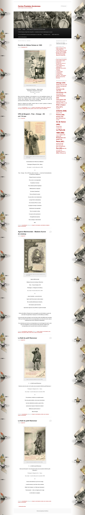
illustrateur (59, 126)
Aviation (59, 84)
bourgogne (60, 89)
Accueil (19, 29)
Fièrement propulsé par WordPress (42, 510)
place (58, 146)
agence (38, 331)
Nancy (30, 108)
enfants (42, 414)
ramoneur (47, 414)
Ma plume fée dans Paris (60, 76)
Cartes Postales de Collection (61, 59)
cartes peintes (30, 331)
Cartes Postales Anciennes (29, 6)
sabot (50, 501)
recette (35, 108)
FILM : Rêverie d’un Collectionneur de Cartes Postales (36, 29)
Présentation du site (46, 34)
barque (64, 86)
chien (65, 102)
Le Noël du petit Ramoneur (27, 338)
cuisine (42, 107)
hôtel (57, 119)
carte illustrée (61, 92)
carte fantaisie (37, 225)
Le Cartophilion (59, 73)
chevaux (59, 103)
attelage (60, 83)
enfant (58, 108)
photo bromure (59, 144)
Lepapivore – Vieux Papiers (61, 75)
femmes (59, 116)
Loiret (57, 134)
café (58, 90)
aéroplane (59, 86)
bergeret (33, 107)
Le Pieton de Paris (59, 74)
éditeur (27, 332)
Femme (20, 108)
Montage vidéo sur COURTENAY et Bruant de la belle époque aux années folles (61, 54)
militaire (58, 136)
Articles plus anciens (22, 506)
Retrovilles (58, 77)
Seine (64, 148)
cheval (63, 101)
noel (44, 414)
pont (63, 146)
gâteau (27, 108)
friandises (24, 108)
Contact (24, 29)
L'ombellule (58, 70)
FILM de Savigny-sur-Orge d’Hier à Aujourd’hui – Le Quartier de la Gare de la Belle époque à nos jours (35, 31)
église (64, 153)
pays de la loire (59, 143)
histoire (63, 118)
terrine (38, 108)
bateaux (58, 87)
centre (58, 101)
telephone (47, 225)
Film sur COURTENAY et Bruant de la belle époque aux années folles (30, 34)
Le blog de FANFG (59, 71)
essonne (59, 112)
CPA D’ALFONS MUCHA (22, 37)
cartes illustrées (24, 107)
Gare (58, 118)
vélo (64, 151)
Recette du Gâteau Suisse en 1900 (30, 45)
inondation (59, 127)
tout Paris (59, 151)
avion (65, 84)
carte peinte (59, 94)
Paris (33, 332)
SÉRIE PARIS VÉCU (55, 34)
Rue (59, 148)
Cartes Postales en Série (60, 60)
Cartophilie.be (58, 62)
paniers (32, 108)
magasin (62, 134)
